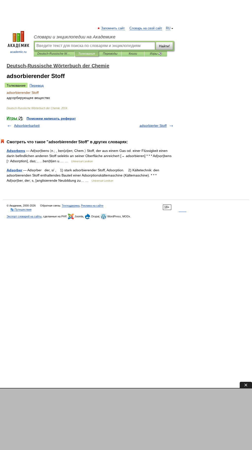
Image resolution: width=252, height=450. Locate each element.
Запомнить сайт (113, 28)
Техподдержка (70, 205)
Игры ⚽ (156, 53)
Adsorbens (16, 151)
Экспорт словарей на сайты (24, 216)
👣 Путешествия (21, 209)
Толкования (86, 53)
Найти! (164, 46)
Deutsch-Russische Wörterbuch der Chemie (54, 53)
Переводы (110, 53)
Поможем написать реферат (51, 118)
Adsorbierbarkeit (27, 126)
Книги (133, 53)
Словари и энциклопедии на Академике (74, 36)
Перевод (37, 85)
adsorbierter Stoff (153, 126)
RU (168, 28)
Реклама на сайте (92, 205)
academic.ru (18, 52)
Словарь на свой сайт (145, 28)
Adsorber (14, 170)
